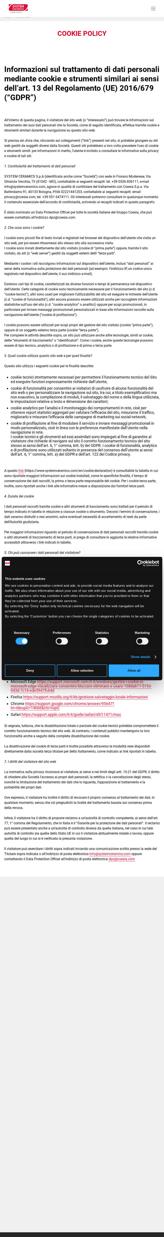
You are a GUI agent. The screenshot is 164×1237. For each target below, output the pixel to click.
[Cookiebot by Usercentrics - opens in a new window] (140, 563)
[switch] (62, 641)
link (21, 471)
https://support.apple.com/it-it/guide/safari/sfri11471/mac (71, 714)
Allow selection (82, 670)
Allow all (133, 670)
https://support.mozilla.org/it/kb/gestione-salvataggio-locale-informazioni (85, 697)
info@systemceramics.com (109, 854)
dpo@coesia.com (122, 859)
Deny (30, 670)
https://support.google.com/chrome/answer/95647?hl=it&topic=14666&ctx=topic (62, 705)
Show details (140, 657)
